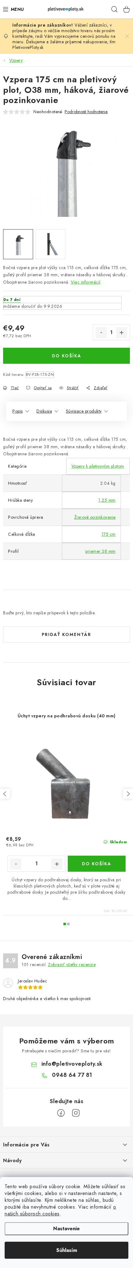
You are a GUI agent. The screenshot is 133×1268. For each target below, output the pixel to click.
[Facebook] (61, 1113)
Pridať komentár (66, 634)
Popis (17, 411)
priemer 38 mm (100, 551)
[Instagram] (75, 1113)
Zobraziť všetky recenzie (72, 964)
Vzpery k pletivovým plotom (97, 466)
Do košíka (66, 356)
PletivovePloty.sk (28, 47)
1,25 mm (107, 500)
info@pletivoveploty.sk (72, 1064)
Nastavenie (66, 1228)
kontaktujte (22, 36)
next (128, 794)
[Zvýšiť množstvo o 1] (121, 332)
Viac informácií (86, 282)
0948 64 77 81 (72, 1075)
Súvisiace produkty (84, 411)
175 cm (108, 534)
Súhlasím (66, 1250)
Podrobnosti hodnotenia (86, 111)
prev (5, 794)
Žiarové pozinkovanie (95, 517)
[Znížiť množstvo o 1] (101, 332)
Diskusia (44, 411)
